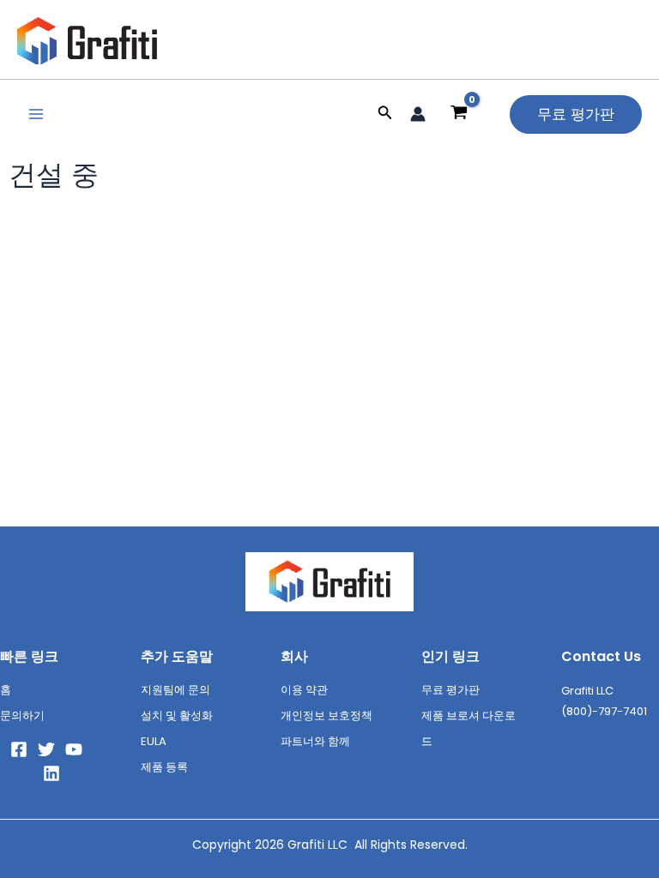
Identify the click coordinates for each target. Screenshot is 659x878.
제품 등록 (164, 767)
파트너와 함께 (315, 741)
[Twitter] (46, 749)
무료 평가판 (450, 690)
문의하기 (22, 715)
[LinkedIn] (51, 773)
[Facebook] (18, 749)
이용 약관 (304, 690)
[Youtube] (73, 749)
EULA (153, 741)
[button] (385, 114)
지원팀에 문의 (175, 690)
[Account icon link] (418, 114)
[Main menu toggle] (36, 114)
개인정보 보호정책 (326, 715)
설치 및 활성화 (177, 715)
